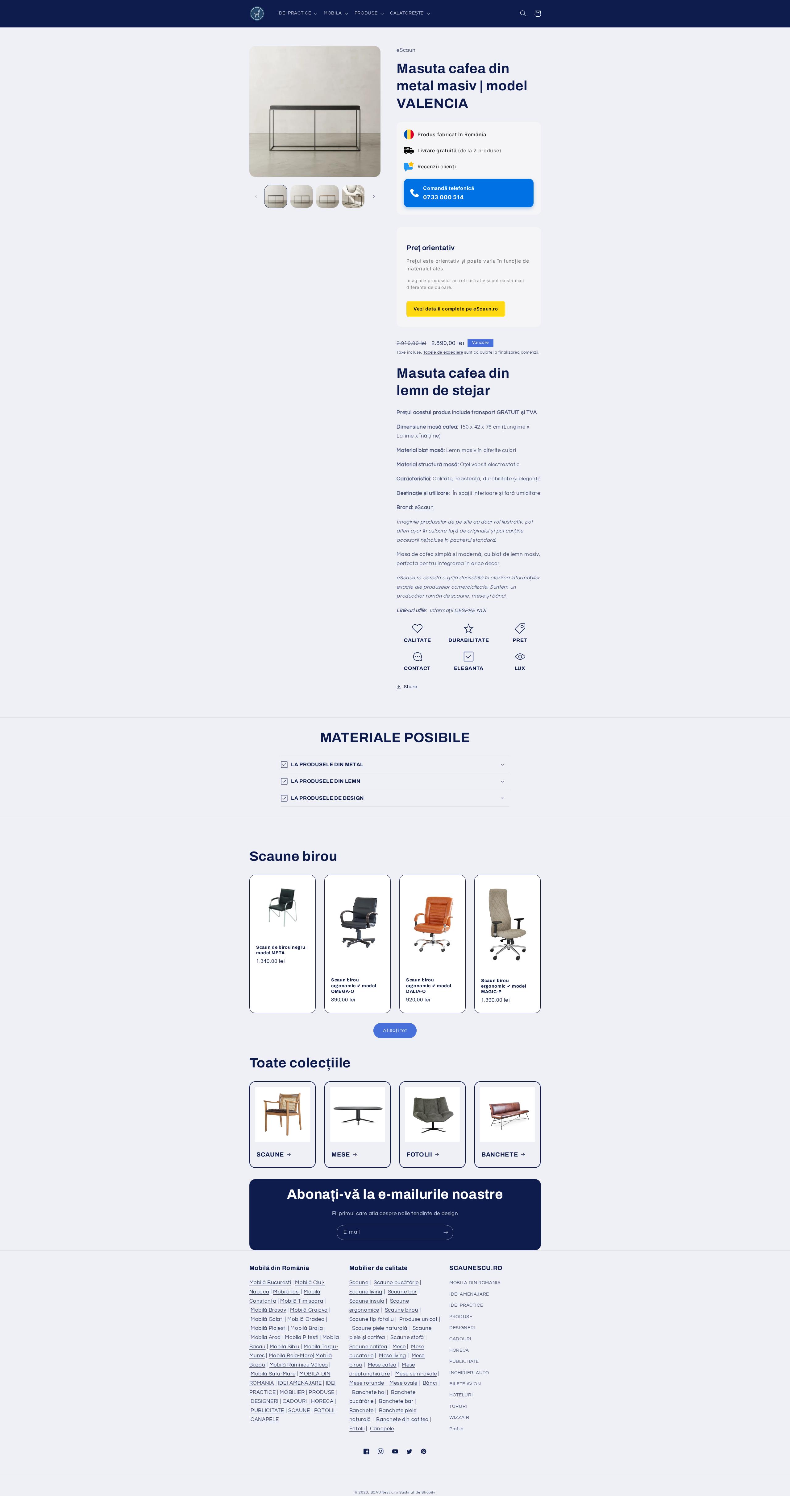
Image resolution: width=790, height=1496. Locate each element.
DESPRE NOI (470, 610)
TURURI (458, 1406)
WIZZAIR (459, 1417)
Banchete (361, 1410)
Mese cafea (382, 1365)
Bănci (430, 1383)
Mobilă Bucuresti (270, 1282)
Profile (456, 1429)
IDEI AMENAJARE (300, 1383)
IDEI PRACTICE (466, 1305)
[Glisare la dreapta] (373, 196)
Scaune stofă (407, 1337)
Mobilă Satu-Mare (273, 1374)
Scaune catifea (368, 1347)
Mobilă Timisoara (301, 1301)
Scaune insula (367, 1301)
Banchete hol (369, 1392)
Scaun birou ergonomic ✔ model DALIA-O (428, 986)
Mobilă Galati (267, 1319)
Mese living (392, 1355)
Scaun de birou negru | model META (282, 950)
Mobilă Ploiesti (268, 1328)
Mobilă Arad (266, 1337)
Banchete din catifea (402, 1419)
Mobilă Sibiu (285, 1347)
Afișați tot (395, 1030)
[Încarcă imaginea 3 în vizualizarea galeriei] (327, 196)
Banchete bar (396, 1401)
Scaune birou (401, 1310)
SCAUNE (270, 1154)
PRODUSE (321, 1392)
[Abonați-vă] (446, 1232)
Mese (399, 1347)
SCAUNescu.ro (384, 1492)
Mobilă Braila (306, 1328)
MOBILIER (292, 1392)
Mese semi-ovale (416, 1374)
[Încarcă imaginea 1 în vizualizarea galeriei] (275, 196)
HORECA (322, 1401)
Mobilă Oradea (305, 1319)
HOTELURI (461, 1395)
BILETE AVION (465, 1384)
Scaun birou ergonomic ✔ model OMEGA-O (353, 986)
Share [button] (410, 686)
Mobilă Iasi (286, 1292)
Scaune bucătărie (396, 1282)
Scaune (358, 1282)
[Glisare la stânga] (256, 196)
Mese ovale (403, 1383)
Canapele (382, 1429)
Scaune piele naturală (379, 1328)
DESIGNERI (265, 1401)
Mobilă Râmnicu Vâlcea (298, 1365)
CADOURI (295, 1401)
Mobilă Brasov (268, 1310)
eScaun (424, 508)
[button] (296, 13)
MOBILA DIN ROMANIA (475, 1282)
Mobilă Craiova (309, 1310)
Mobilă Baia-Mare (291, 1355)
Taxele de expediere (443, 353)
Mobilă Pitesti (301, 1337)
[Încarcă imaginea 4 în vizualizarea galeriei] (353, 196)
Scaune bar (402, 1292)
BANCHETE (499, 1154)
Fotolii (356, 1429)
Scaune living (365, 1292)
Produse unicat (418, 1319)
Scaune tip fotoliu (371, 1319)
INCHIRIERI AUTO (469, 1373)
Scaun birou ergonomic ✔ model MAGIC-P (503, 986)
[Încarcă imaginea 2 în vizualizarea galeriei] (301, 196)
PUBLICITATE (267, 1410)
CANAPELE (265, 1419)
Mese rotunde (366, 1383)
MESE (340, 1154)
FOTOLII (419, 1154)
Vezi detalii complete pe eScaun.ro (456, 309)
